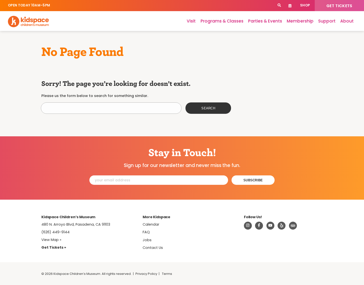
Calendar (290, 5)
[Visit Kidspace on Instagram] (248, 226)
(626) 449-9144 (55, 232)
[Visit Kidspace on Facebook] (259, 226)
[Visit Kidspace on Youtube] (270, 226)
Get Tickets (339, 6)
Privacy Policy (146, 274)
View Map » (51, 239)
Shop (305, 5)
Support (327, 21)
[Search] (279, 5)
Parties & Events (265, 21)
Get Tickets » (53, 247)
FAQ (146, 232)
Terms (167, 274)
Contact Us (153, 247)
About (347, 21)
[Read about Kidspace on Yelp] (282, 226)
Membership (300, 21)
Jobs (147, 240)
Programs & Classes (222, 21)
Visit (191, 21)
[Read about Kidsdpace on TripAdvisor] (293, 226)
